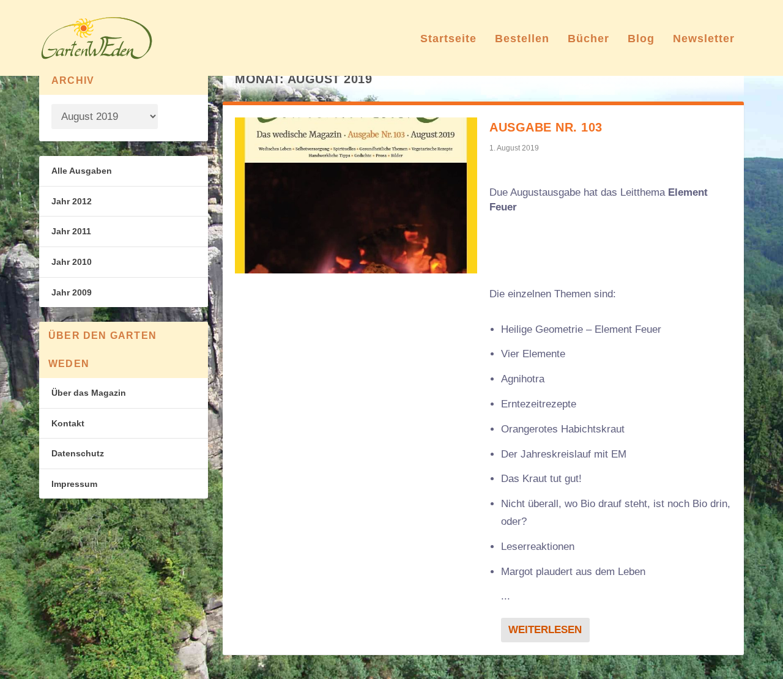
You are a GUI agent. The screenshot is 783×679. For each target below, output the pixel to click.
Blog (641, 39)
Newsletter (704, 39)
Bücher (588, 39)
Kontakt (67, 423)
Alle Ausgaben (81, 171)
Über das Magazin (88, 393)
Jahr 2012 (71, 201)
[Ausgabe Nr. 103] (356, 195)
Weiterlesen (545, 630)
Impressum (74, 484)
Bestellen (522, 39)
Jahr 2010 (71, 262)
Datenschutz (77, 453)
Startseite (448, 39)
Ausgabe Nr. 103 (546, 127)
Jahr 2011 (71, 231)
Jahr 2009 (71, 292)
